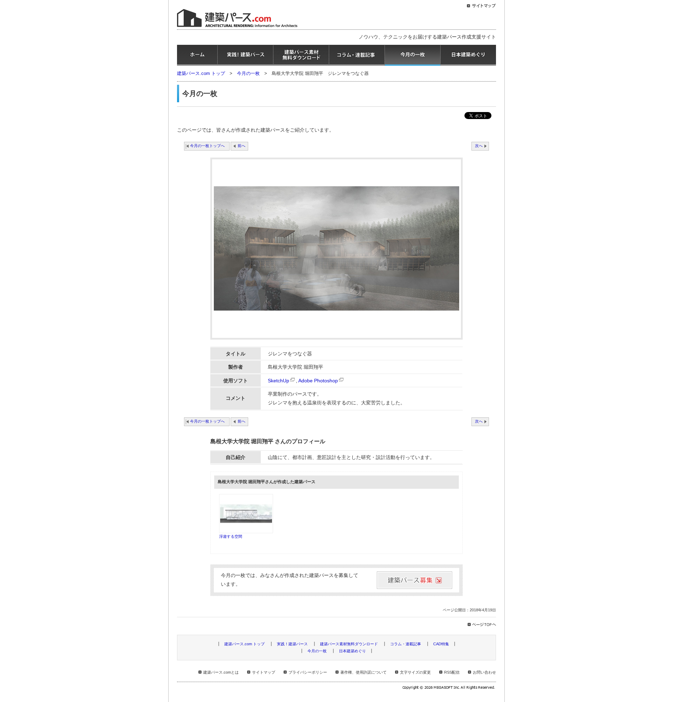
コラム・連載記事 (357, 55)
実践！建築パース (245, 55)
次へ (479, 146)
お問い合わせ (484, 672)
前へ (241, 146)
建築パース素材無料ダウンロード (301, 55)
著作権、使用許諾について (363, 672)
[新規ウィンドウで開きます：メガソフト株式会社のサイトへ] (449, 688)
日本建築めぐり (468, 55)
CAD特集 (441, 644)
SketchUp (278, 380)
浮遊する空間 (230, 536)
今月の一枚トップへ (207, 146)
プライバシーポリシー (307, 672)
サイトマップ (263, 672)
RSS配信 (452, 672)
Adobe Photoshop (318, 380)
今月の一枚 (412, 55)
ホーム (197, 55)
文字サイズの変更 (415, 672)
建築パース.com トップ (201, 73)
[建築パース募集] (414, 580)
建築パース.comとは (221, 672)
